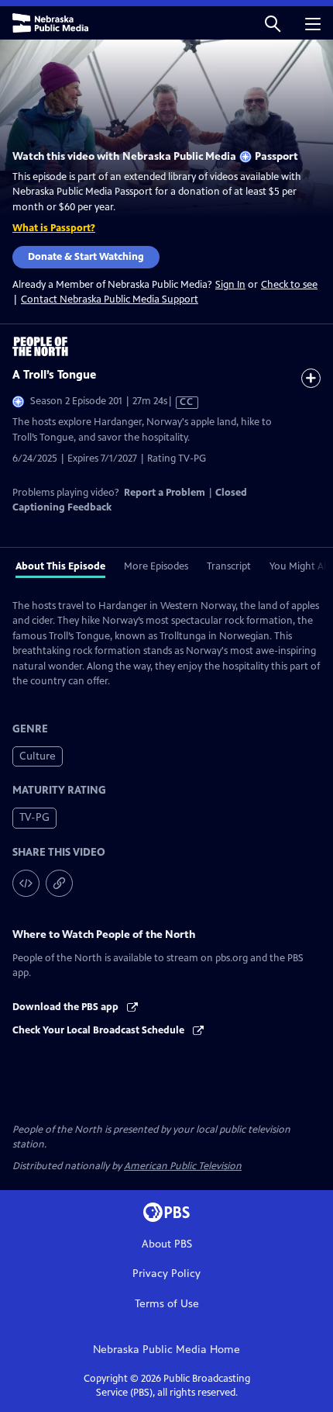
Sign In (230, 285)
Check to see (289, 285)
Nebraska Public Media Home (166, 1349)
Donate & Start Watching (86, 257)
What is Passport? (53, 228)
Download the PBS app (66, 1007)
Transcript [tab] (229, 566)
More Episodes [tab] (156, 566)
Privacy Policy (166, 1273)
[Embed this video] (25, 883)
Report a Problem (164, 492)
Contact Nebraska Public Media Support (109, 299)
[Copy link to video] (59, 883)
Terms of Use (167, 1303)
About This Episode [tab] (60, 566)
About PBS (167, 1244)
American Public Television (183, 1166)
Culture (37, 756)
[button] (272, 23)
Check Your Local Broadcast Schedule (99, 1030)
